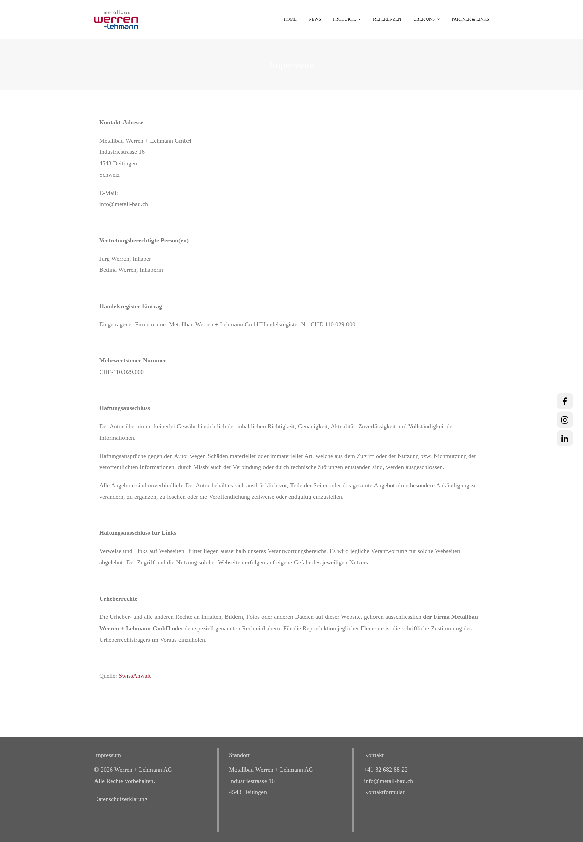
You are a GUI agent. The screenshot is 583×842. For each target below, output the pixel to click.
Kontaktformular (384, 792)
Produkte (344, 19)
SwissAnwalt (135, 675)
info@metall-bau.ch (388, 781)
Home (290, 19)
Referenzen (387, 19)
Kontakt (374, 755)
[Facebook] (565, 401)
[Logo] (116, 19)
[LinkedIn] (565, 438)
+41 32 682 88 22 (386, 769)
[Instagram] (565, 419)
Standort (239, 755)
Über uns (424, 19)
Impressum (107, 755)
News (315, 19)
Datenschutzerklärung (120, 798)
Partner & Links (470, 19)
